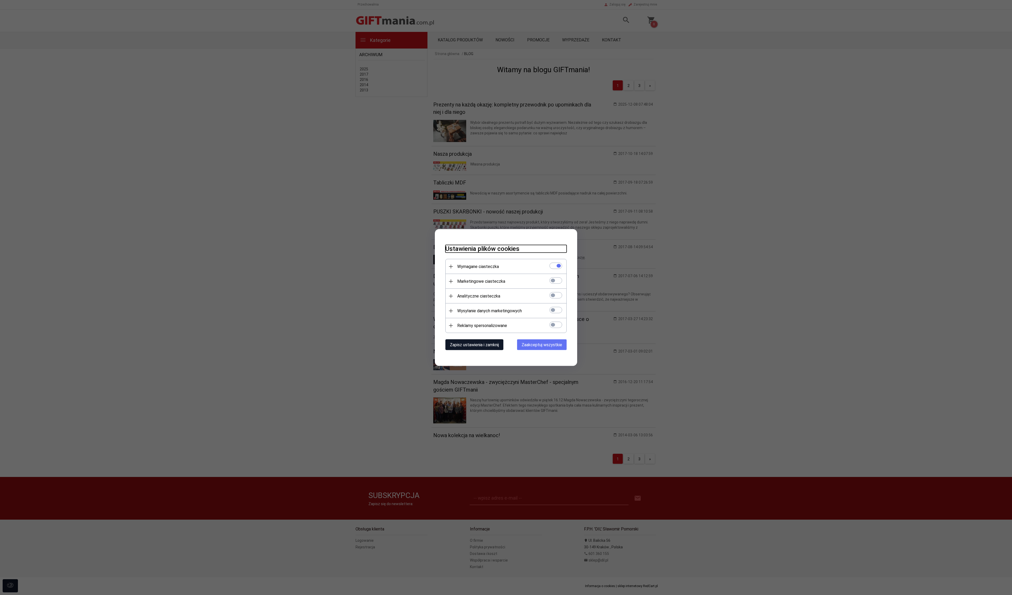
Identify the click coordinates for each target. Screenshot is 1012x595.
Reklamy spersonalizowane (482, 325)
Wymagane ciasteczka (478, 266)
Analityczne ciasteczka (478, 296)
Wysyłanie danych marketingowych (489, 310)
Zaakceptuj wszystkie (542, 344)
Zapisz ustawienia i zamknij (474, 344)
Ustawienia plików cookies (482, 248)
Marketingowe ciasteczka (481, 281)
